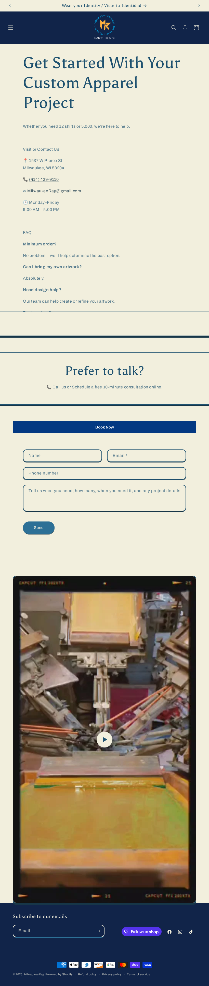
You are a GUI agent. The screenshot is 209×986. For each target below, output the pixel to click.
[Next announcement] (199, 5)
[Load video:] (104, 739)
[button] (10, 27)
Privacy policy (112, 974)
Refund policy (87, 974)
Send (39, 528)
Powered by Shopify (59, 974)
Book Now (104, 427)
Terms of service (138, 974)
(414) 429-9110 (44, 179)
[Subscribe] (98, 931)
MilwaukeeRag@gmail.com (54, 191)
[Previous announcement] (10, 5)
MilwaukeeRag (34, 974)
